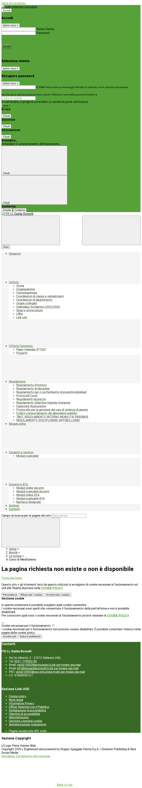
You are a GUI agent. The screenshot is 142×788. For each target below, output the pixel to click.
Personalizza (10, 594)
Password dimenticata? (16, 40)
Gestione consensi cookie (25, 721)
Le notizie (15, 556)
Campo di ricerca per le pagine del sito (26, 515)
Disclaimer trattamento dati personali (25, 756)
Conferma (20, 210)
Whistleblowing (19, 717)
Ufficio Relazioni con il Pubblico (29, 707)
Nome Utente (45, 29)
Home (13, 549)
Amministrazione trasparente (27, 724)
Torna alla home (11, 578)
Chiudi (6, 116)
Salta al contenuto (13, 3)
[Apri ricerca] (111, 230)
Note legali (16, 700)
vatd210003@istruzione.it (49, 665)
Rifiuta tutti (32, 594)
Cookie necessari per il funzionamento (26, 625)
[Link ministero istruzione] (19, 7)
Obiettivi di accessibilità (24, 714)
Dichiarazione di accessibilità (27, 710)
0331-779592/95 (25, 661)
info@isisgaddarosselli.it (47, 668)
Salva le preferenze (30, 636)
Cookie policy (17, 696)
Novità (13, 552)
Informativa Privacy (21, 703)
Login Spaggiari (106, 94)
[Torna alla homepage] (71, 214)
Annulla (7, 210)
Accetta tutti (58, 594)
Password (42, 33)
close (6, 247)
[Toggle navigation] (30, 230)
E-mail (40, 87)
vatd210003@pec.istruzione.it (50, 672)
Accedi (6, 10)
